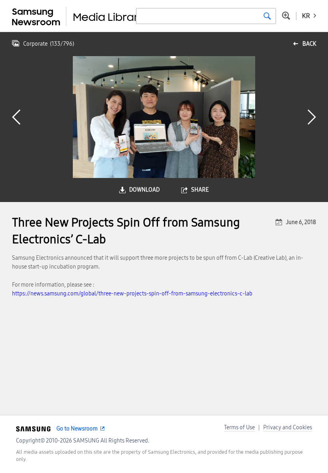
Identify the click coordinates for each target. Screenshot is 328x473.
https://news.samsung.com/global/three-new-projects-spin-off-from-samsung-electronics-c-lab (132, 293)
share (200, 189)
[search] (267, 16)
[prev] (16, 117)
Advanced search (286, 15)
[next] (312, 117)
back (309, 43)
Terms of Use (239, 427)
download (144, 189)
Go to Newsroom (77, 428)
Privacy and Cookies (287, 427)
